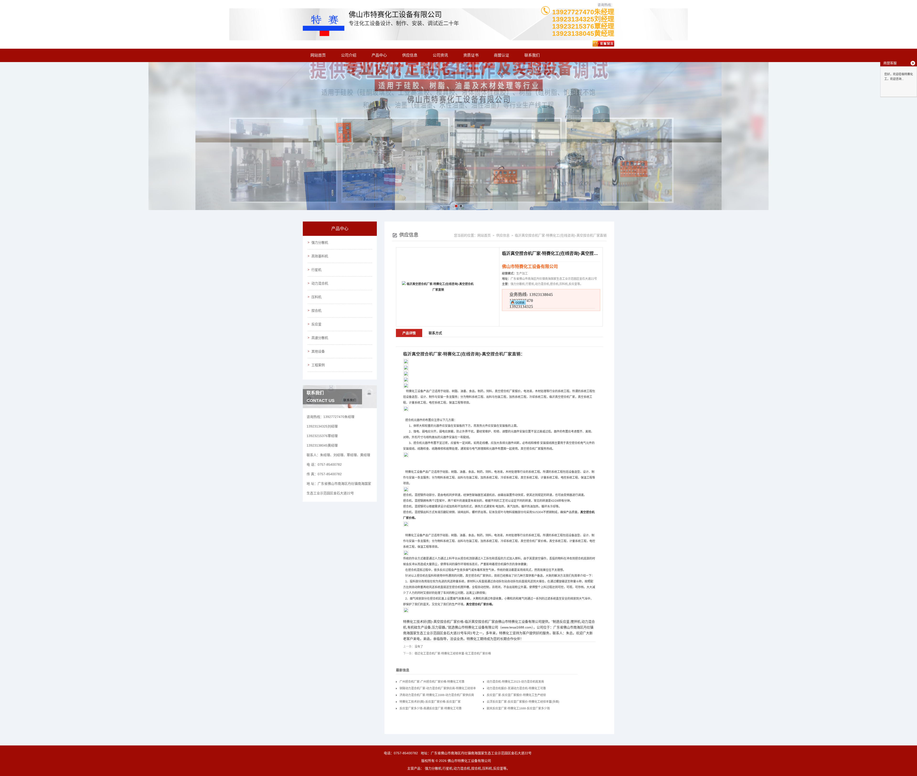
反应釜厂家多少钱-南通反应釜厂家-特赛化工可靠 (431, 708)
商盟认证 (501, 55)
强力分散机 (319, 242)
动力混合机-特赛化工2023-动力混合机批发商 (515, 681)
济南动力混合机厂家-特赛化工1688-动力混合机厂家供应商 (437, 695)
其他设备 (318, 351)
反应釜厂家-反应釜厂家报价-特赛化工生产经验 (516, 695)
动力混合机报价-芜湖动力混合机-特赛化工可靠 (516, 688)
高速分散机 (319, 338)
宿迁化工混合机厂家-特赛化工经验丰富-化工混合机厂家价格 (453, 653)
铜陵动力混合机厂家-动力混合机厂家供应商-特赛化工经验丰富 (438, 689)
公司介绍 (348, 55)
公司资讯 (440, 55)
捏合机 (316, 310)
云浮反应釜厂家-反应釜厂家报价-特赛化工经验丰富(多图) (523, 701)
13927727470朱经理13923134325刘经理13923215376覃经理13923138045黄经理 (583, 23)
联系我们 (532, 55)
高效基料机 (319, 256)
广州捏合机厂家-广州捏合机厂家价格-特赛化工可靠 (432, 681)
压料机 (316, 297)
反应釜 (316, 324)
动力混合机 (319, 283)
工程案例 (318, 365)
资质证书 (471, 55)
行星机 (316, 270)
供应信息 (409, 55)
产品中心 (379, 55)
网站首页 (318, 55)
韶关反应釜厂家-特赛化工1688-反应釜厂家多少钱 (518, 708)
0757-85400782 (406, 753)
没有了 (419, 646)
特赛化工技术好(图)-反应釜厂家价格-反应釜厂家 (430, 701)
